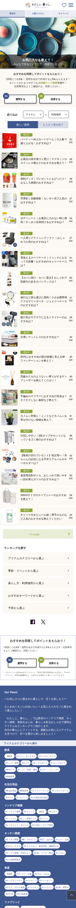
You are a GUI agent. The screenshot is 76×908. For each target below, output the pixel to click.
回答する (55, 99)
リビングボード (59, 762)
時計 (42, 811)
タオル (10, 797)
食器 (10, 873)
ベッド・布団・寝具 (28, 769)
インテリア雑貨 (13, 811)
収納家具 (10, 776)
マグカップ (32, 880)
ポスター (54, 811)
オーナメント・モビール (17, 824)
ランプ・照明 (12, 762)
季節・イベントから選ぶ (23, 570)
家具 (10, 756)
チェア (26, 762)
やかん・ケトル (13, 845)
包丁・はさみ (47, 839)
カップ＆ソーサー (14, 880)
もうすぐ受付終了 (53, 124)
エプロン (61, 852)
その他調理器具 (13, 859)
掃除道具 (24, 790)
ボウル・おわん (43, 873)
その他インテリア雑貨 (43, 824)
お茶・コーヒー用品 (44, 852)
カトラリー (48, 887)
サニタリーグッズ (61, 790)
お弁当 (10, 893)
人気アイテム (38, 13)
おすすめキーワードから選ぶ (26, 595)
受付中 (13, 13)
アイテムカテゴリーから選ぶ (26, 558)
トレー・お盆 (63, 839)
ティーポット (47, 880)
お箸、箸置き (63, 887)
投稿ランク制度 (48, 82)
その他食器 (23, 893)
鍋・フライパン (30, 839)
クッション (11, 818)
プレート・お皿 (25, 873)
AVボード (10, 769)
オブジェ (45, 818)
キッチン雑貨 (12, 839)
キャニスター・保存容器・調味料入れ (42, 845)
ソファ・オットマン (27, 756)
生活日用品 (11, 790)
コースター (34, 887)
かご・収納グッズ (28, 818)
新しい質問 (22, 124)
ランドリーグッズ (40, 790)
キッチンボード (41, 762)
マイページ (63, 13)
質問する (20, 99)
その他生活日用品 (40, 797)
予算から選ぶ (16, 608)
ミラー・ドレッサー (50, 769)
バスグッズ (23, 797)
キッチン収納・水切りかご (18, 852)
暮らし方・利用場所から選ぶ (26, 583)
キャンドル (30, 811)
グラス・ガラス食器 (15, 887)
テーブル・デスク (48, 756)
